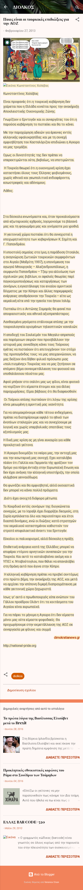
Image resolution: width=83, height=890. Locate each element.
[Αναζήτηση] (77, 8)
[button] (77, 20)
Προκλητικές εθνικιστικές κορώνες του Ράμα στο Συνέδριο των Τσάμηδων (33, 772)
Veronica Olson (52, 882)
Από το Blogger (44, 874)
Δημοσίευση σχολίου (21, 690)
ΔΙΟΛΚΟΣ (23, 7)
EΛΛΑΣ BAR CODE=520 (24, 822)
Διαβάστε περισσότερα (63, 757)
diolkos (18, 676)
